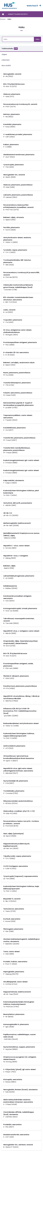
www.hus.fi (32, 5)
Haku (38, 39)
